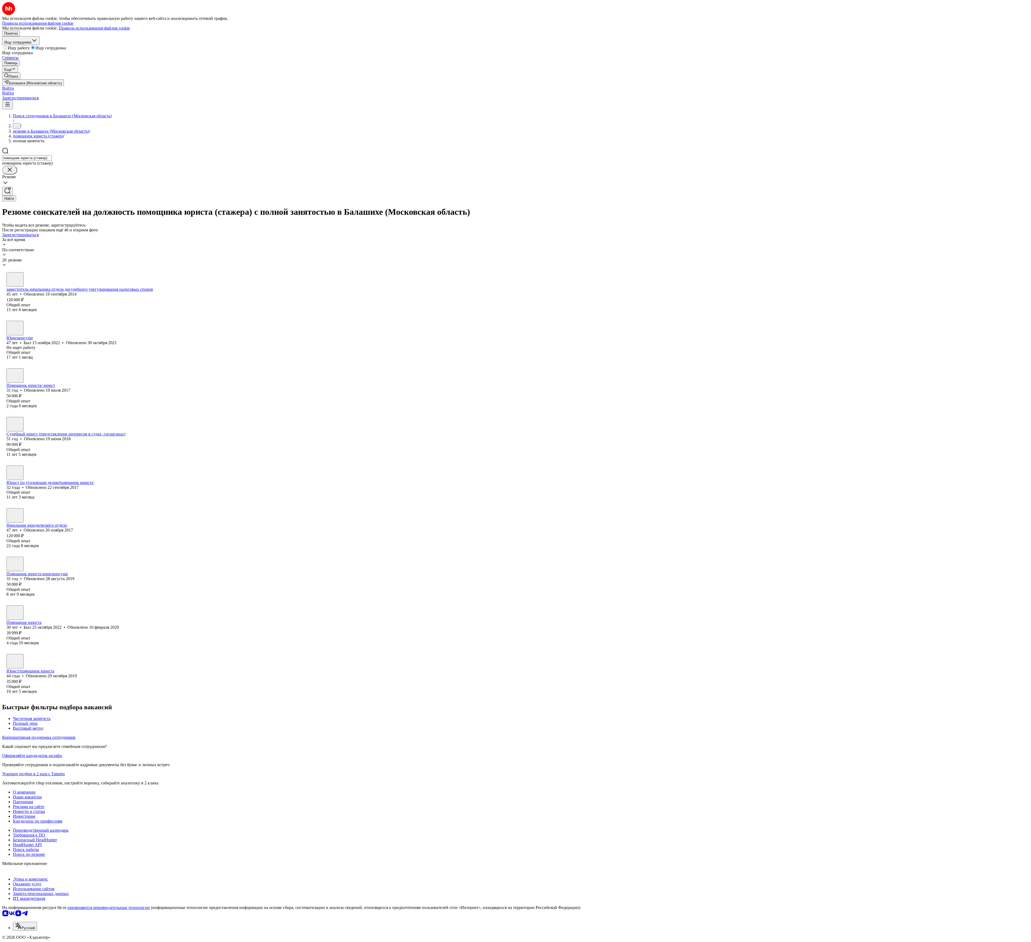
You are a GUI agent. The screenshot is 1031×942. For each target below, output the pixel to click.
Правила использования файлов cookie (94, 28)
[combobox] (27, 158)
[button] (8, 88)
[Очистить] (9, 170)
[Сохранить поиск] (7, 191)
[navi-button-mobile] (7, 104)
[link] (11, 75)
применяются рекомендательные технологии (108, 907)
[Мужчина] (15, 328)
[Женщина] (15, 279)
